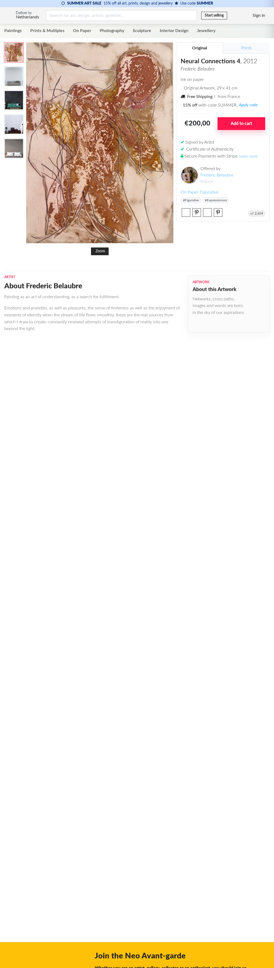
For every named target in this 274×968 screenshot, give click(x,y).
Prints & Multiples (47, 31)
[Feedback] (231, 15)
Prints (246, 48)
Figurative (209, 192)
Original (199, 48)
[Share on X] (186, 212)
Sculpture (142, 31)
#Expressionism (216, 200)
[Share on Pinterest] (196, 212)
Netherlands (27, 17)
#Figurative (191, 200)
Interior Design (174, 31)
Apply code (248, 105)
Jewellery (206, 31)
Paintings (13, 31)
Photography (112, 31)
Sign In (259, 15)
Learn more (248, 156)
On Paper (82, 31)
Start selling (214, 15)
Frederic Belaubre (216, 175)
